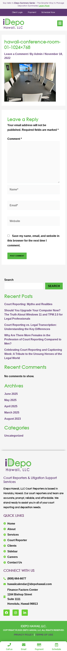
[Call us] (9, 644)
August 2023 (12, 418)
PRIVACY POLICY (24, 635)
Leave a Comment (16, 54)
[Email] (23, 644)
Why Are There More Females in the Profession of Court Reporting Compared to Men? (32, 339)
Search (9, 279)
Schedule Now (48, 12)
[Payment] (39, 644)
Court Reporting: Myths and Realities (28, 304)
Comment (14, 138)
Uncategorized (13, 435)
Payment (32, 12)
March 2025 (11, 412)
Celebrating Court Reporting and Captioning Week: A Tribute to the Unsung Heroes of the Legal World (33, 354)
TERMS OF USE (44, 635)
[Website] (33, 221)
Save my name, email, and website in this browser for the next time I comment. (33, 240)
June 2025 (11, 393)
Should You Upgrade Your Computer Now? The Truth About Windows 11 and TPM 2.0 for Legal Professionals (33, 314)
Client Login (17, 12)
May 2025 (10, 400)
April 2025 (10, 406)
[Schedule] (56, 644)
